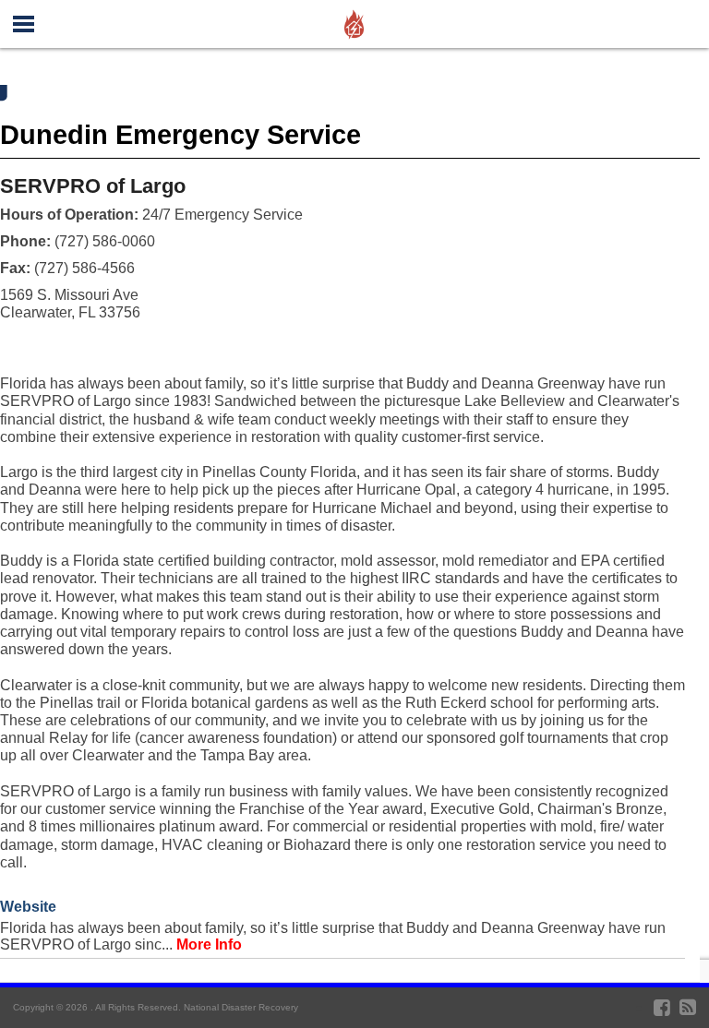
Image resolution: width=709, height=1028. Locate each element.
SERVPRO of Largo (93, 185)
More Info (209, 944)
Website (28, 906)
